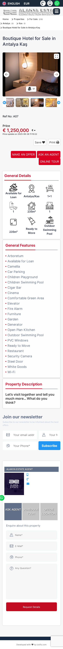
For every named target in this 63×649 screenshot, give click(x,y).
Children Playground (23, 277)
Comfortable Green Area (26, 298)
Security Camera (20, 356)
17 (33, 89)
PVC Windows (18, 340)
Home (6, 19)
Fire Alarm (15, 309)
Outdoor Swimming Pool (26, 335)
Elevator (14, 303)
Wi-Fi (11, 372)
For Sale (33, 19)
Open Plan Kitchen (21, 330)
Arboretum (15, 256)
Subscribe (49, 446)
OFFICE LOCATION (49, 511)
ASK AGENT (13, 509)
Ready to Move (19, 345)
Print (52, 142)
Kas (20, 23)
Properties (19, 19)
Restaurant (16, 351)
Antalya (6, 23)
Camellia (14, 266)
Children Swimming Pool (26, 282)
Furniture (14, 314)
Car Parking (16, 272)
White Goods (17, 367)
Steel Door (15, 361)
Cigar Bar (14, 287)
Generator (15, 324)
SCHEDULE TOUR (30, 511)
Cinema (13, 293)
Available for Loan (21, 261)
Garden (13, 319)
